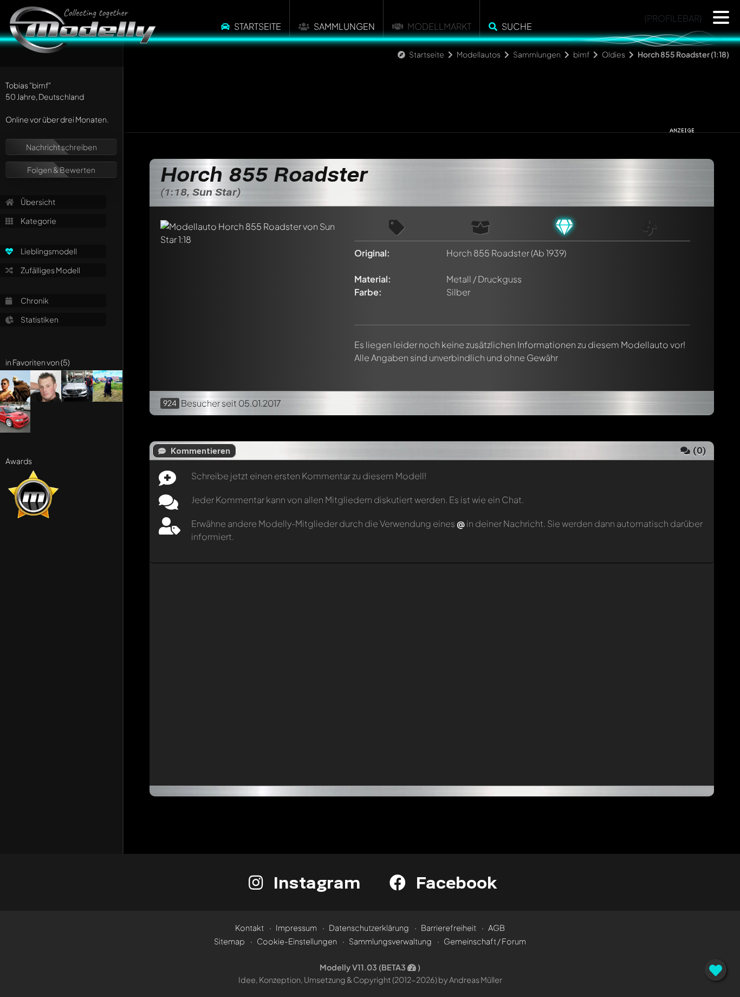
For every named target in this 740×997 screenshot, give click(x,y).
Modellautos (479, 54)
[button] (721, 17)
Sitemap (229, 941)
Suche (517, 26)
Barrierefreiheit (448, 927)
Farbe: (368, 292)
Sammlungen (344, 26)
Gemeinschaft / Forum (485, 941)
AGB (496, 927)
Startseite (257, 26)
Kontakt (249, 927)
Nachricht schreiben (61, 147)
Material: (372, 279)
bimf (581, 54)
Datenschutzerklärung (369, 927)
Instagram (314, 882)
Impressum (296, 927)
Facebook (454, 882)
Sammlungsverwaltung (390, 941)
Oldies (613, 54)
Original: (372, 253)
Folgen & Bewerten (61, 170)
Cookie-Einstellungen (297, 941)
